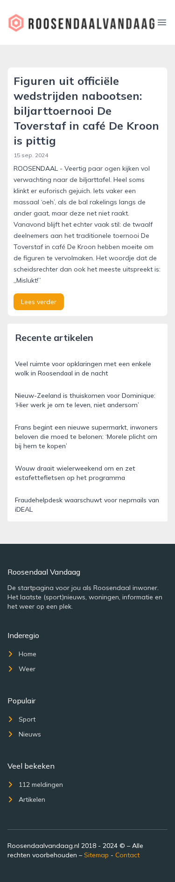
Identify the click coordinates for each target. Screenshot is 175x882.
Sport (27, 719)
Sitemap (96, 855)
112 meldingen (41, 784)
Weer (27, 669)
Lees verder (38, 302)
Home (27, 654)
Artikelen (32, 799)
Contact (127, 855)
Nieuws (30, 734)
